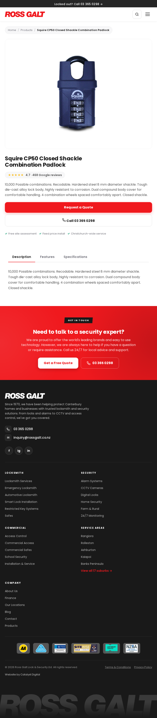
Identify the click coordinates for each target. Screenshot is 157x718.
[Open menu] (147, 14)
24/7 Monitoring (92, 516)
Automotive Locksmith (21, 495)
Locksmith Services (18, 481)
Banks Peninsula (92, 564)
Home (12, 30)
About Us (11, 591)
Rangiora (87, 536)
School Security (16, 557)
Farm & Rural (90, 509)
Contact (11, 619)
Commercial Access (19, 543)
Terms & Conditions (118, 667)
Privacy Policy (143, 667)
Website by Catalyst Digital (22, 674)
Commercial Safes (18, 550)
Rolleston (87, 543)
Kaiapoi (86, 557)
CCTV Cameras (92, 488)
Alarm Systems (91, 481)
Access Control (16, 536)
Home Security (91, 502)
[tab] (21, 257)
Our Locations (15, 605)
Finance (10, 598)
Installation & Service (20, 564)
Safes (9, 516)
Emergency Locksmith (21, 488)
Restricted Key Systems (21, 509)
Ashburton (88, 550)
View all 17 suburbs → (96, 571)
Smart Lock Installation (21, 502)
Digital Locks (89, 495)
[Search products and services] (136, 14)
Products (27, 30)
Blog (8, 612)
